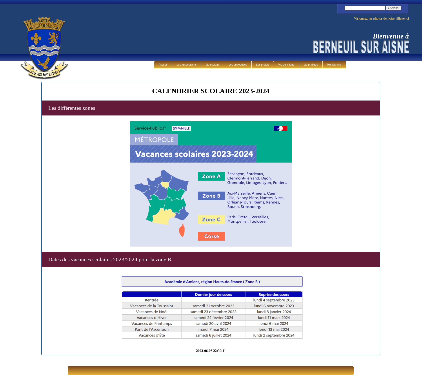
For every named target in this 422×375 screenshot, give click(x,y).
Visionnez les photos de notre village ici (381, 18)
